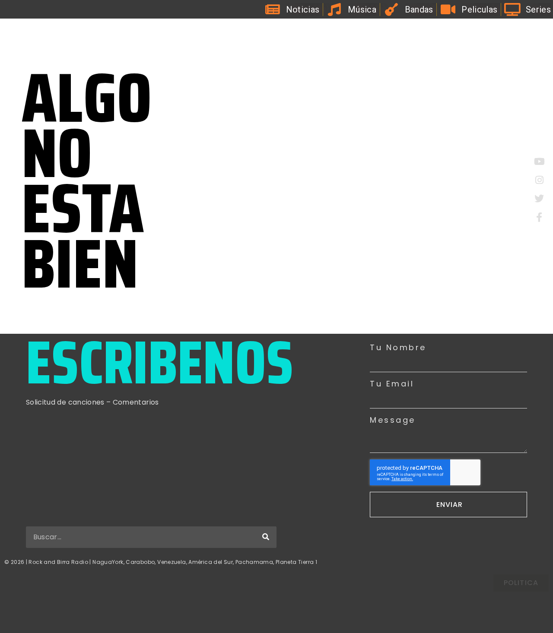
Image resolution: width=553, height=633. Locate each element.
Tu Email (392, 384)
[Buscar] (265, 537)
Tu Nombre (398, 347)
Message (393, 420)
